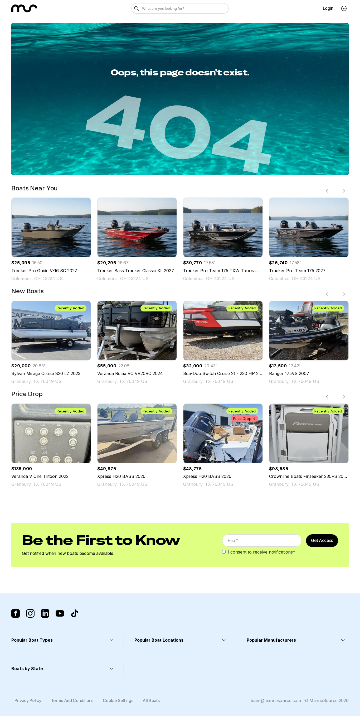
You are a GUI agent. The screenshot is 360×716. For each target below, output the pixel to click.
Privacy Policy (27, 700)
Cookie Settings (118, 700)
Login (328, 8)
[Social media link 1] (15, 613)
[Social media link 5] (74, 613)
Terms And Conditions (72, 700)
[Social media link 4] (60, 613)
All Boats (151, 700)
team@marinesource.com (276, 700)
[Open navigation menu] (344, 8)
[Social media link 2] (30, 613)
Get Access (322, 540)
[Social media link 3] (45, 613)
